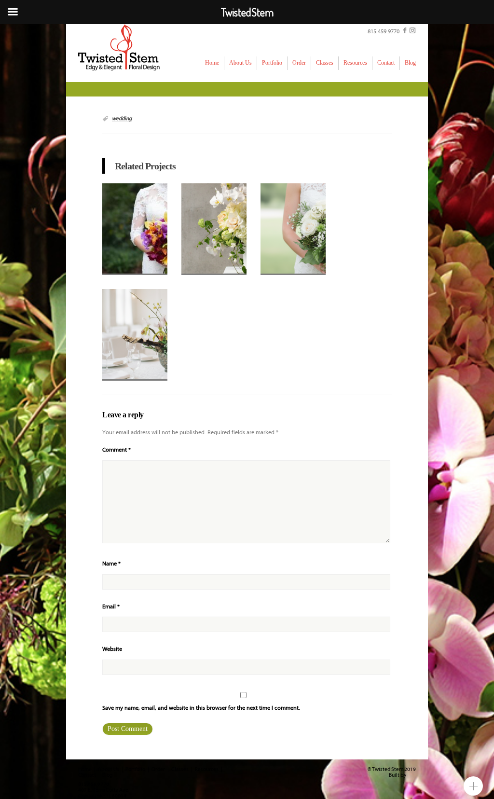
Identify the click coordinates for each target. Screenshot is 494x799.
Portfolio (135, 769)
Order (158, 769)
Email (111, 607)
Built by (398, 775)
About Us (108, 769)
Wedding (122, 119)
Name (111, 564)
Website (112, 649)
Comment (116, 450)
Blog (107, 775)
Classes (180, 769)
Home (85, 769)
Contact (87, 775)
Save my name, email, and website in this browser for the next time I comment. (201, 708)
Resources (207, 769)
